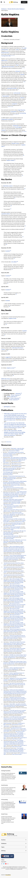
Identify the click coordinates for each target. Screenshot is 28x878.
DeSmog (15, 2)
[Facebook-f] (1, 863)
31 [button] (10, 208)
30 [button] (11, 205)
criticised (17, 71)
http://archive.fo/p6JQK (8, 538)
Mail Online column (8, 186)
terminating (23, 113)
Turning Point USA (5, 55)
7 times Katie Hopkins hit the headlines (11, 505)
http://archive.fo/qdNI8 (16, 466)
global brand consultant (8, 66)
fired (17, 65)
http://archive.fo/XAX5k (8, 470)
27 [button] (22, 175)
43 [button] (16, 294)
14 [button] (11, 106)
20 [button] (13, 120)
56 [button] (18, 399)
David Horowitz (5, 52)
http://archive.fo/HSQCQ (14, 450)
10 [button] (24, 81)
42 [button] (10, 289)
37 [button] (14, 258)
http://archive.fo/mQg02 (8, 529)
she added (13, 261)
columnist (17, 393)
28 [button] (24, 188)
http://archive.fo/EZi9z (16, 461)
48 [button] (12, 361)
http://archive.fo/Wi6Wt (7, 456)
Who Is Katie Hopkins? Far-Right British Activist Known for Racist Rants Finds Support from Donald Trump (15, 458)
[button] (14, 840)
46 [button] (4, 335)
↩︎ (19, 450)
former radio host (11, 396)
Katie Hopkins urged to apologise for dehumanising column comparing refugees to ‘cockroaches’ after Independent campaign (13, 500)
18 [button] (16, 114)
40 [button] (10, 275)
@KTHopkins (7, 406)
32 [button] (25, 225)
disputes (23, 110)
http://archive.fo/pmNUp (8, 534)
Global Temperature (7, 723)
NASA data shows (5, 378)
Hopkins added (10, 160)
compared (14, 103)
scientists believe (5, 213)
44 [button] (9, 306)
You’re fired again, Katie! (8, 472)
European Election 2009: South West (11, 536)
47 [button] (7, 350)
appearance (4, 60)
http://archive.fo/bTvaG (7, 474)
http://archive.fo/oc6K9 (14, 608)
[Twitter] (3, 863)
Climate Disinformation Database (16, 9)
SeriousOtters (8, 874)
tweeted (3, 130)
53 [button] (20, 394)
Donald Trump (15, 143)
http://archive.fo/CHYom (8, 486)
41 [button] (7, 283)
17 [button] (15, 114)
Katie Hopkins (6, 462)
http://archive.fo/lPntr (7, 508)
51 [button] (4, 386)
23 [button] (25, 131)
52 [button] (21, 393)
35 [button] (6, 244)
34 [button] (22, 236)
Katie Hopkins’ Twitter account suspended (12, 526)
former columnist (15, 395)
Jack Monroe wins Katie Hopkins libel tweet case (13, 522)
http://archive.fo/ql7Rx (19, 731)
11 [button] (18, 89)
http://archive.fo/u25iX (19, 521)
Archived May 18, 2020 (18, 449)
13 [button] (9, 106)
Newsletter (3, 861)
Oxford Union (8, 441)
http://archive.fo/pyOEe (8, 504)
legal (19, 110)
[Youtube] (5, 863)
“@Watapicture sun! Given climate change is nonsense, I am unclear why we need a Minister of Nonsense (15, 679)
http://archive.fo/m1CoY (17, 724)
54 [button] (16, 396)
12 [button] (8, 106)
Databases (4, 9)
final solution (6, 96)
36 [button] (10, 250)
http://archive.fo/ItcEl (7, 517)
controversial (17, 93)
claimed (22, 74)
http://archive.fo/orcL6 (16, 727)
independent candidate (7, 119)
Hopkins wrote (12, 318)
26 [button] (14, 160)
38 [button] (17, 261)
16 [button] (13, 114)
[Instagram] (7, 863)
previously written (12, 88)
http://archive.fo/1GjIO (9, 525)
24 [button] (4, 146)
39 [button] (12, 269)
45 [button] (6, 324)
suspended (13, 111)
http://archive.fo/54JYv (8, 479)
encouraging (18, 127)
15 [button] (12, 106)
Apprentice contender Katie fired (9, 468)
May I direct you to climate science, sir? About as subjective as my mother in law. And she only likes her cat (14, 684)
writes (17, 49)
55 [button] (19, 397)
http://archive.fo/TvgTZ (16, 512)
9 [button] (23, 81)
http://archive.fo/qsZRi (7, 497)
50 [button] (13, 375)
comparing (15, 125)
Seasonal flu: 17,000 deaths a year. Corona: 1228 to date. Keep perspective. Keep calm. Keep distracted (14, 541)
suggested (8, 357)
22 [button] (24, 131)
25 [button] (23, 155)
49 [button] (14, 367)
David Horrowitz (6, 465)
